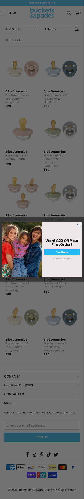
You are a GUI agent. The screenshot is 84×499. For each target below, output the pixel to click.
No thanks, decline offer (62, 259)
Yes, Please (62, 252)
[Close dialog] (79, 224)
